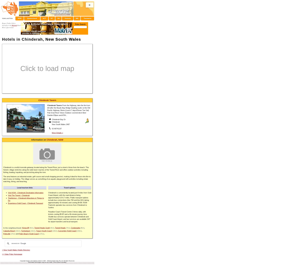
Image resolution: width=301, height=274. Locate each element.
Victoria (69, 18)
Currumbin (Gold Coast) (67, 230)
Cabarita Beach (9, 230)
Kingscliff (25, 227)
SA (61, 18)
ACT (48, 18)
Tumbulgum (25, 230)
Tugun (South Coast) (44, 230)
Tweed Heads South (42, 227)
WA (78, 18)
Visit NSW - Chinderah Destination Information (25, 192)
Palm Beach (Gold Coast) (29, 233)
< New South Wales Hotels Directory (16, 249)
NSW (24, 18)
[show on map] (50, 121)
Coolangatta (75, 227)
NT (55, 18)
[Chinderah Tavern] (26, 132)
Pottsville (6, 233)
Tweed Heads (60, 227)
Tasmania (87, 18)
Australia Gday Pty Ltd (56, 259)
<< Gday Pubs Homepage (12, 253)
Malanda (14, 24)
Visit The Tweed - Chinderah (19, 194)
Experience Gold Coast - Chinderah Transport (25, 202)
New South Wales (63, 38)
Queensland (37, 18)
